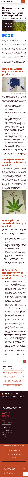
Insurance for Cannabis (7, 430)
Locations (4, 439)
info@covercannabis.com (10, 408)
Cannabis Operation (6, 424)
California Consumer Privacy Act (14, 454)
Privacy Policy (14, 460)
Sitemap (14, 462)
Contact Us (4, 436)
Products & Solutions (7, 422)
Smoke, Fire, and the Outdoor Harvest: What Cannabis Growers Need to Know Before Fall (13, 369)
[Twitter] (5, 416)
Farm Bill (12, 52)
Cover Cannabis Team (7, 432)
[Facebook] (3, 416)
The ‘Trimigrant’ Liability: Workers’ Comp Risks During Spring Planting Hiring (12, 384)
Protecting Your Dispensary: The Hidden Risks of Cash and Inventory (13, 377)
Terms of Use (14, 457)
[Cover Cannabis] (7, 1)
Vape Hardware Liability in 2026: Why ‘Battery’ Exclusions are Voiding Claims (12, 381)
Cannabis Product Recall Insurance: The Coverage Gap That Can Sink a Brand (12, 373)
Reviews (4, 434)
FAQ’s (3, 437)
